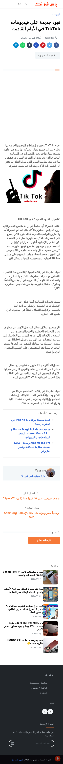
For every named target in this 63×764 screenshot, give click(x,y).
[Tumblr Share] (29, 45)
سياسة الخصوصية (39, 682)
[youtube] (45, 711)
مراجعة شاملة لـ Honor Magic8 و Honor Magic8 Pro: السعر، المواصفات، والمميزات (30, 433)
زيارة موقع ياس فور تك (33, 476)
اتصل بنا (44, 692)
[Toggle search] (20, 4)
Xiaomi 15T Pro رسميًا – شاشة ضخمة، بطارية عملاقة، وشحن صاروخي (32, 447)
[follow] (31, 4)
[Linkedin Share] (36, 45)
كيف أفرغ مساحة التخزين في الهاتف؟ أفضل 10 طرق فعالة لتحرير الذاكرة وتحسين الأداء (24, 609)
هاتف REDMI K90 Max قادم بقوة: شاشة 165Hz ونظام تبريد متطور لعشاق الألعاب (23, 626)
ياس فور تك (17, 759)
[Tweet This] (49, 45)
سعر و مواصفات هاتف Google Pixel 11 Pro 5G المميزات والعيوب (23, 573)
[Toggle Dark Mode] (26, 4)
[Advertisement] (31, 107)
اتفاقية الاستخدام (39, 687)
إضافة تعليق (43, 540)
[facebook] (50, 711)
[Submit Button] (12, 743)
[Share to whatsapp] (22, 45)
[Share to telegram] (16, 45)
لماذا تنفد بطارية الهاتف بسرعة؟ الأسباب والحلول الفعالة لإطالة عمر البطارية (23, 590)
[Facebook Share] (56, 45)
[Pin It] (43, 45)
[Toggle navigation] (14, 4)
